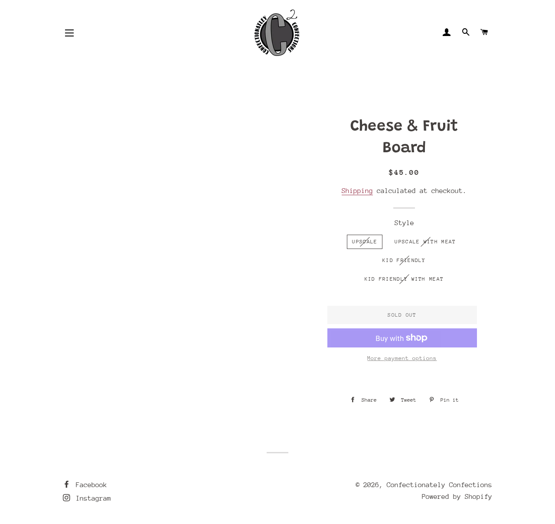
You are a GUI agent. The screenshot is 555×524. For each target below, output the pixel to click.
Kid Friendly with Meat (404, 279)
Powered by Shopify (457, 497)
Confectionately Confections (439, 485)
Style (404, 223)
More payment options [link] (402, 358)
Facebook (89, 485)
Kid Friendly (404, 260)
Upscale (364, 242)
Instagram (91, 498)
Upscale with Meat (425, 242)
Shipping (357, 191)
